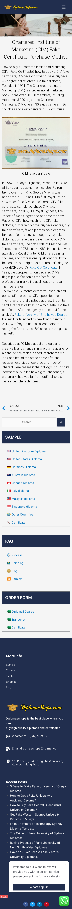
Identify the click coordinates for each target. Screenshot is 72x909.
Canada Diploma (23, 483)
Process (17, 555)
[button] (25, 904)
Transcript (18, 619)
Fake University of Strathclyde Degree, (41, 315)
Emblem (17, 579)
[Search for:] (33, 422)
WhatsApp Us (39, 887)
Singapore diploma (24, 506)
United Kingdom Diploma (29, 451)
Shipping (18, 563)
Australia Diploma (23, 475)
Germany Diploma (24, 467)
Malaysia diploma (23, 499)
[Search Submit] (61, 422)
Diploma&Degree (23, 611)
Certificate (18, 522)
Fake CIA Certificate (43, 267)
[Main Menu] (64, 7)
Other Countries (22, 514)
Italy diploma (20, 491)
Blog (15, 571)
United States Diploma (27, 459)
